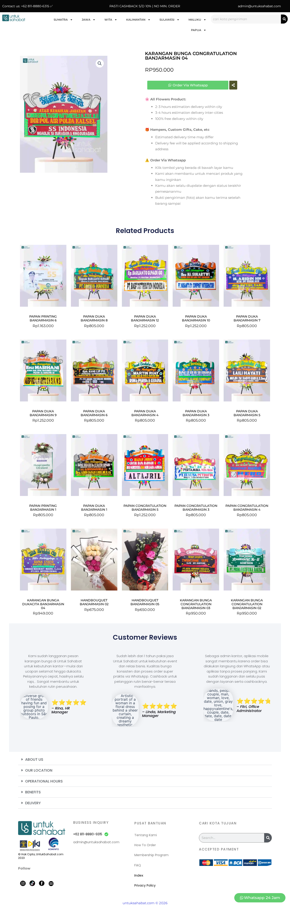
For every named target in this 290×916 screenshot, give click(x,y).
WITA (108, 19)
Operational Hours (44, 781)
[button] (100, 63)
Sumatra (61, 19)
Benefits (33, 792)
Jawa (86, 19)
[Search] (284, 19)
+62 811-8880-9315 (87, 834)
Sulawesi (167, 19)
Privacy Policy (145, 885)
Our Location (38, 770)
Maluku (194, 19)
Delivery (33, 803)
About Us (34, 759)
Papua (196, 30)
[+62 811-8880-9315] (106, 834)
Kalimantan (135, 19)
